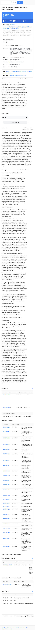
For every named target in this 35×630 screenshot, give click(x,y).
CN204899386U (6, 528)
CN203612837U (6, 490)
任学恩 (13, 28)
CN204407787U (6, 484)
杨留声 (17, 28)
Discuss (24, 75)
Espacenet (12, 75)
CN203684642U (6, 431)
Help (11, 629)
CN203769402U (6, 444)
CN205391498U (6, 509)
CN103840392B (6, 427)
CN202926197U (6, 475)
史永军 (8, 27)
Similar (26, 20)
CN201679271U (6, 503)
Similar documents (21, 71)
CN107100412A (6, 395)
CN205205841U (6, 546)
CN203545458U (6, 480)
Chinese (13, 24)
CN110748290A (6, 407)
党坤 (10, 28)
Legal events (14, 71)
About (3, 627)
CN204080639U (6, 518)
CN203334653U (6, 506)
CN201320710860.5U (7, 564)
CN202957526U (6, 495)
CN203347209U (6, 538)
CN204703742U (6, 532)
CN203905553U (6, 499)
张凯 (8, 28)
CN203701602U (6, 514)
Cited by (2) (7, 71)
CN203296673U (6, 465)
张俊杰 (16, 27)
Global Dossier (18, 75)
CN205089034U (6, 524)
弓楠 (23, 27)
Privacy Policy (5, 629)
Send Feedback (10, 627)
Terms (27, 627)
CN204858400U (6, 449)
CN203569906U (6, 460)
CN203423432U (6, 453)
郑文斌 (28, 27)
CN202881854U (6, 471)
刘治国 (19, 27)
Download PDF (8, 20)
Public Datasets (20, 627)
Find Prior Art (18, 20)
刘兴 (25, 27)
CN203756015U (6, 437)
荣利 (5, 28)
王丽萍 (12, 27)
